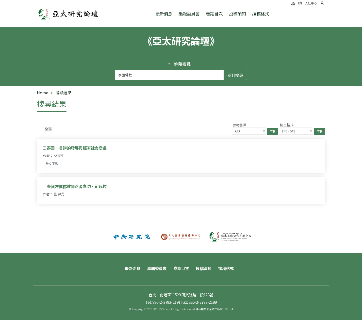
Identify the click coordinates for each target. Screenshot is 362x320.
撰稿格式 (260, 14)
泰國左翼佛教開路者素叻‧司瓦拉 (76, 186)
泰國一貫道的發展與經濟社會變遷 (76, 148)
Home (42, 93)
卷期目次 (214, 14)
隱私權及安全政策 (206, 309)
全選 (48, 128)
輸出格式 (287, 124)
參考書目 (240, 124)
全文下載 (52, 163)
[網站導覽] (293, 3)
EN (300, 3)
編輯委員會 (189, 14)
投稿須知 (237, 14)
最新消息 (163, 14)
